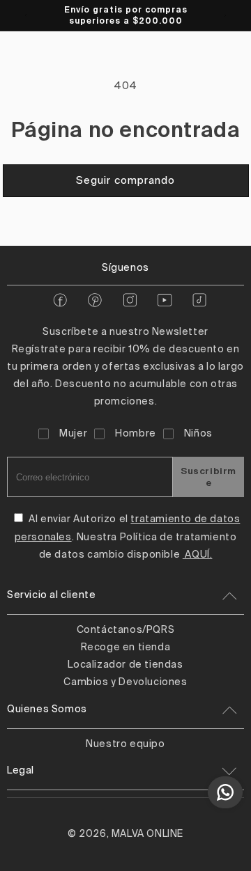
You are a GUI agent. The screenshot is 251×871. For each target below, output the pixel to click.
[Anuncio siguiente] (225, 15)
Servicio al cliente (51, 595)
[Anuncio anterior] (25, 15)
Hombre (135, 434)
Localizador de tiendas (125, 665)
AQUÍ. (198, 555)
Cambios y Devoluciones (125, 682)
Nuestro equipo (125, 744)
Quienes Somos (47, 709)
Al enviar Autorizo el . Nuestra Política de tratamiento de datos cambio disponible (128, 537)
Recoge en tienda (126, 647)
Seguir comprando (125, 180)
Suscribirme (208, 477)
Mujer (73, 434)
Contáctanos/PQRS (126, 630)
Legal (20, 771)
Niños (198, 434)
